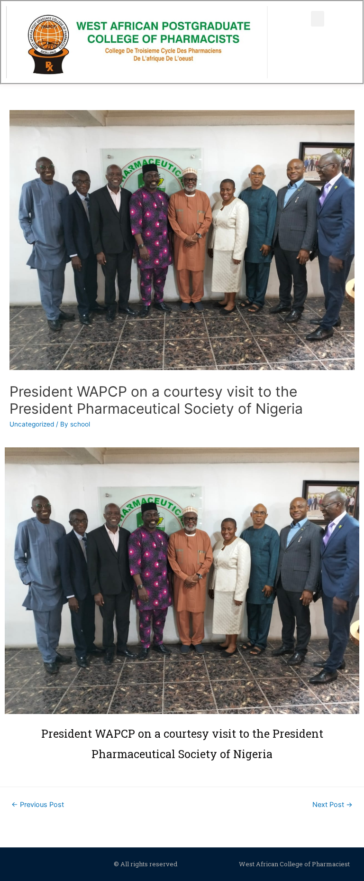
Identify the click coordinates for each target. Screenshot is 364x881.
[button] (317, 19)
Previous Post (37, 804)
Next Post (332, 804)
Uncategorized (31, 424)
